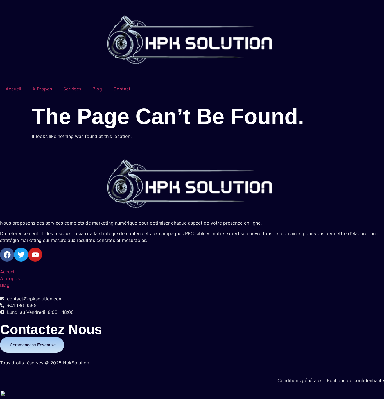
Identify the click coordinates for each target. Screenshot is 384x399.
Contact (121, 89)
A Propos (42, 89)
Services (72, 89)
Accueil (13, 89)
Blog (97, 89)
